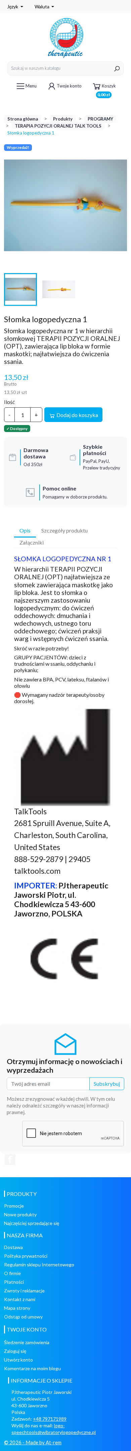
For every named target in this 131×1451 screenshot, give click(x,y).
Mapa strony (17, 1308)
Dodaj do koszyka (76, 415)
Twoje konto (69, 85)
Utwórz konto (18, 1360)
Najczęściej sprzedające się (31, 1223)
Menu (31, 85)
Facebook (10, 1159)
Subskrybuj (107, 1083)
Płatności (14, 1282)
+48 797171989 (50, 1419)
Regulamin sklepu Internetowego (39, 1264)
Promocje (14, 1206)
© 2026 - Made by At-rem (32, 1442)
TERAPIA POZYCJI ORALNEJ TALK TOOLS (58, 126)
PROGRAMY (100, 119)
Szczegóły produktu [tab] (64, 530)
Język (13, 6)
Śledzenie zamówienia (26, 1342)
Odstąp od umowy (23, 1316)
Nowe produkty (20, 1214)
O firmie (12, 1273)
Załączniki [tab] (31, 542)
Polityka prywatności (25, 1256)
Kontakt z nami (19, 1299)
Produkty (63, 119)
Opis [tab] (25, 530)
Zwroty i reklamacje (24, 1290)
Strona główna (22, 119)
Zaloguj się (15, 1351)
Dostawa (13, 1247)
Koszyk (106, 88)
